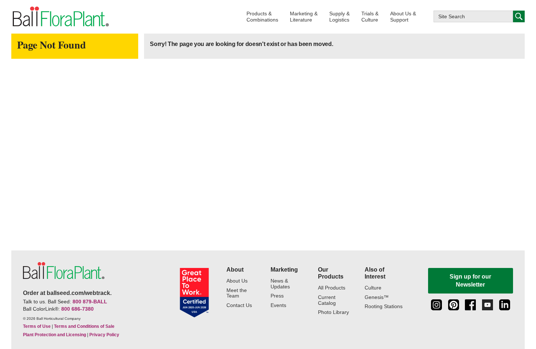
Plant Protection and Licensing (54, 334)
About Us (237, 281)
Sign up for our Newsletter (470, 280)
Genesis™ (377, 297)
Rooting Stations (384, 306)
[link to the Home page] (60, 17)
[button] (262, 16)
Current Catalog (327, 300)
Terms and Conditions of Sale (84, 326)
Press (277, 296)
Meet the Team (236, 293)
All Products (331, 288)
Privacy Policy (104, 334)
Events (278, 305)
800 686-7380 (77, 309)
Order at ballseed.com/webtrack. (67, 293)
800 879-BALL (90, 301)
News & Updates (280, 283)
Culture (373, 288)
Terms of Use (37, 326)
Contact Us (239, 305)
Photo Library (333, 312)
